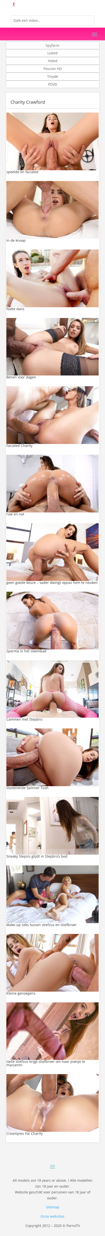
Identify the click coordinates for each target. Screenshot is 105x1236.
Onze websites (52, 1216)
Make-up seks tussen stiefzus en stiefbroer (41, 924)
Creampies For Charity (24, 1133)
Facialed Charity (19, 445)
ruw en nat (15, 514)
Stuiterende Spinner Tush (27, 787)
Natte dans (15, 308)
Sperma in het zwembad (26, 651)
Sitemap (52, 1207)
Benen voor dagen (21, 377)
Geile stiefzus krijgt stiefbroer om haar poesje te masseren (45, 1063)
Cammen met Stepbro (24, 719)
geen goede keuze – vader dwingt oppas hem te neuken (52, 582)
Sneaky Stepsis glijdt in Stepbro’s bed (36, 856)
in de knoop (16, 240)
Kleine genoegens (20, 993)
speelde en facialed (22, 172)
